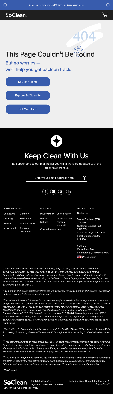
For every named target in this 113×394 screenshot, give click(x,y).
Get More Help (28, 109)
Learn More (78, 4)
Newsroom (25, 218)
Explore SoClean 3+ (27, 95)
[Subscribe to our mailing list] (84, 178)
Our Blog (8, 218)
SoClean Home (28, 82)
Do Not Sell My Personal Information (64, 222)
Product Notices (44, 220)
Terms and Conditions (25, 229)
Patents (7, 223)
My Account (10, 228)
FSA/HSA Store (27, 223)
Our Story (24, 213)
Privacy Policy (47, 213)
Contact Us (9, 213)
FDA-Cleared (10, 370)
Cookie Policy (63, 213)
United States (89, 257)
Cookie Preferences (50, 229)
